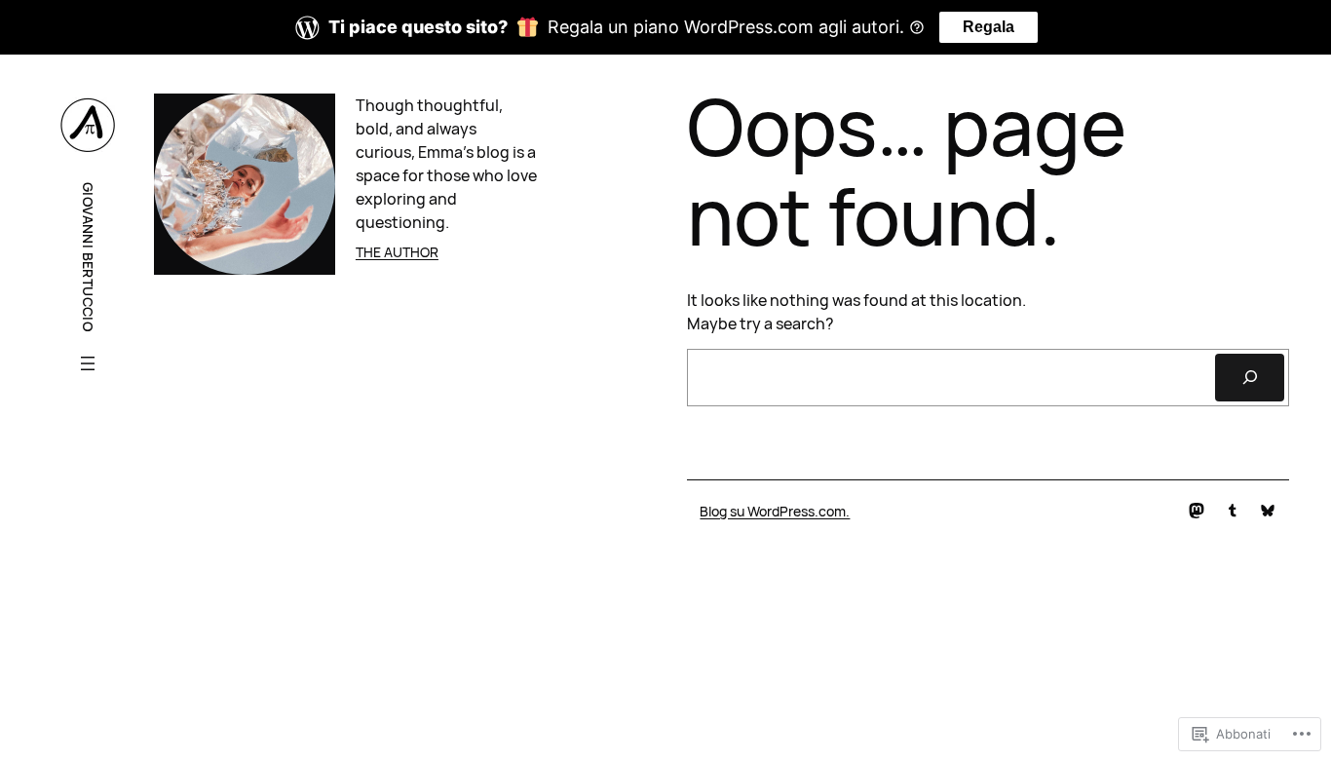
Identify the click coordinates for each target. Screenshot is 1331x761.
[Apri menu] (87, 363)
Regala (988, 27)
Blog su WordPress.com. (775, 511)
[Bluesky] (1267, 510)
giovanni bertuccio (88, 256)
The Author (397, 252)
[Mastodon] (1196, 510)
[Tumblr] (1232, 510)
